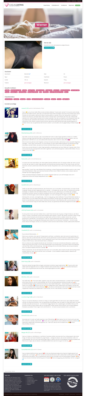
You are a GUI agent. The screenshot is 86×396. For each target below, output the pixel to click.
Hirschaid (40, 210)
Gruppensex (49, 90)
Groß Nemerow (36, 159)
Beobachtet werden (16, 90)
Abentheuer (37, 185)
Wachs (66, 92)
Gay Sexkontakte (30, 383)
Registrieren (74, 5)
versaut (59, 99)
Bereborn (40, 297)
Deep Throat (31, 90)
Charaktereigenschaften (32, 380)
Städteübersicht (55, 5)
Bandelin (37, 261)
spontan (53, 99)
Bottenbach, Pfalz (39, 108)
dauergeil (22, 99)
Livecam (69, 1)
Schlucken (45, 92)
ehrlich (28, 99)
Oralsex (7, 92)
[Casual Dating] (14, 5)
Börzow (39, 133)
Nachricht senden (49, 47)
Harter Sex (56, 90)
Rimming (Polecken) (33, 92)
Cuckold (25, 90)
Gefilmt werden (40, 90)
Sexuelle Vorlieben (31, 381)
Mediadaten (61, 394)
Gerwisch (36, 277)
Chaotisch (16, 99)
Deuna (39, 349)
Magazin (79, 1)
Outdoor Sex (14, 92)
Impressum (78, 394)
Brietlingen (38, 332)
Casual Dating (46, 5)
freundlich (47, 99)
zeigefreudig (66, 99)
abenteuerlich (8, 99)
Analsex (7, 90)
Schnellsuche (64, 5)
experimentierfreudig (37, 99)
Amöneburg (37, 230)
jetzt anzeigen (28, 83)
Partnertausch (22, 92)
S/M (41, 92)
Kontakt (67, 394)
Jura (35, 315)
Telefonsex (73, 1)
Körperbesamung (65, 90)
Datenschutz (72, 394)
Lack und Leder (75, 90)
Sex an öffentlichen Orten (56, 92)
